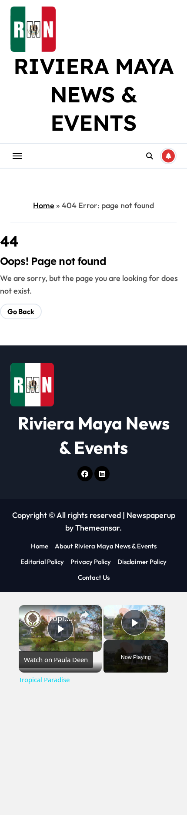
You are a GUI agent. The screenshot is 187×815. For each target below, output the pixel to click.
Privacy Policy (90, 562)
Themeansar (97, 528)
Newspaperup (151, 515)
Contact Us (94, 577)
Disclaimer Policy (142, 562)
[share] (84, 614)
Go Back (20, 311)
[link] (32, 619)
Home (43, 205)
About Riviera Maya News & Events (106, 546)
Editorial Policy (42, 562)
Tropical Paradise (59, 618)
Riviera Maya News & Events (93, 94)
